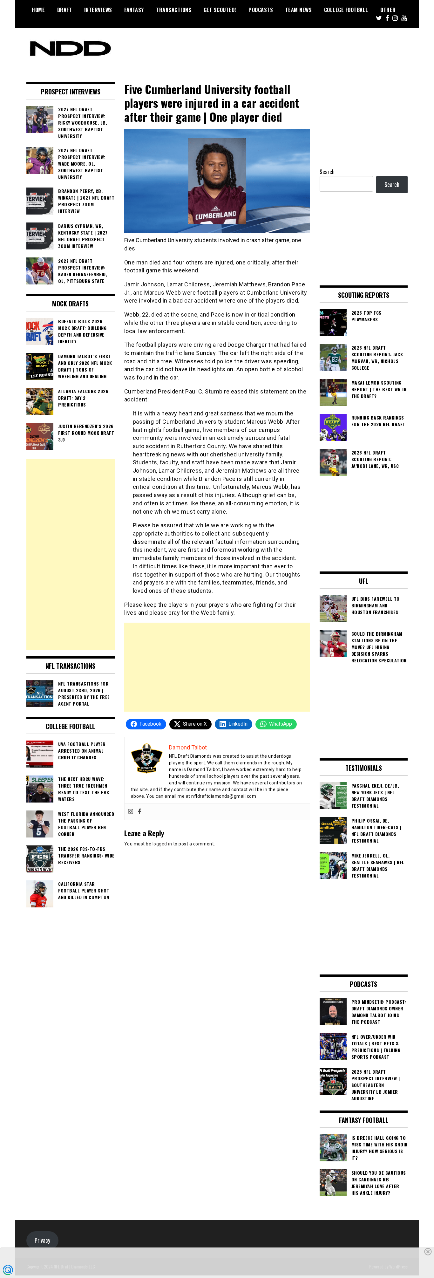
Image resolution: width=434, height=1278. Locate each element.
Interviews (98, 10)
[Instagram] (130, 812)
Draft (64, 10)
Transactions (173, 10)
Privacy (42, 1240)
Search (327, 171)
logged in (162, 843)
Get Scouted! (220, 10)
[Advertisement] (217, 667)
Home (38, 10)
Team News (298, 10)
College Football (346, 10)
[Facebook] (139, 812)
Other (388, 10)
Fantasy (134, 10)
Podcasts (260, 10)
